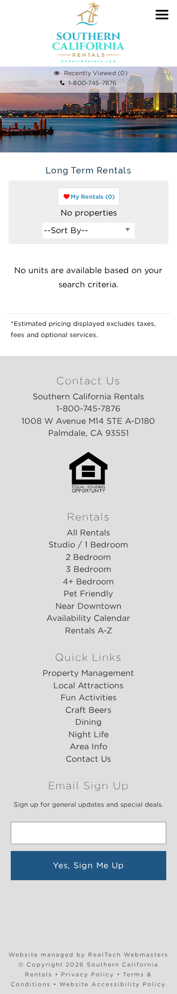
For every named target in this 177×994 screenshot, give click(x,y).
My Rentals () (92, 196)
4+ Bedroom (88, 582)
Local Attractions (88, 685)
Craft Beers (88, 710)
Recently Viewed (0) (96, 73)
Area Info (88, 746)
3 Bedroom (88, 569)
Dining (88, 722)
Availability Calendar (88, 618)
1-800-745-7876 (90, 82)
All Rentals (88, 533)
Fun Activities (88, 697)
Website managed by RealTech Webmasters (88, 954)
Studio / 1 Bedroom (88, 545)
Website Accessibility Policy (112, 984)
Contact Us (88, 759)
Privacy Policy (87, 974)
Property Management (88, 673)
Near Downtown (88, 606)
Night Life (88, 734)
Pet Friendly (88, 594)
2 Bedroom (88, 557)
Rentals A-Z (88, 630)
